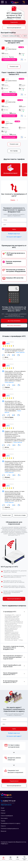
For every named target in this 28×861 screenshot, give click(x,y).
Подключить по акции (9, 59)
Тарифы (3, 821)
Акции (2, 808)
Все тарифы (14, 151)
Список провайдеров (7, 815)
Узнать (12, 200)
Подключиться (14, 781)
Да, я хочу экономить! (14, 320)
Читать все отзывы (20, 515)
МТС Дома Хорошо (10, 49)
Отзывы (3, 810)
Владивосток (14, 3)
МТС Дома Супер (10, 102)
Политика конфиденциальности (10, 828)
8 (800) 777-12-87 (9, 801)
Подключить (14, 22)
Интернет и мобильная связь (11, 36)
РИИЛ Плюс (9, 123)
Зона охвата (4, 818)
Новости (3, 826)
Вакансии (3, 831)
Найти (14, 229)
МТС (8, 344)
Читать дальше (20, 352)
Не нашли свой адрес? (14, 237)
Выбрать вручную (14, 233)
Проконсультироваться (14, 27)
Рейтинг (3, 813)
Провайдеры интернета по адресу (10, 823)
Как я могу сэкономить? (14, 325)
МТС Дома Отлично (11, 80)
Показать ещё (6, 515)
